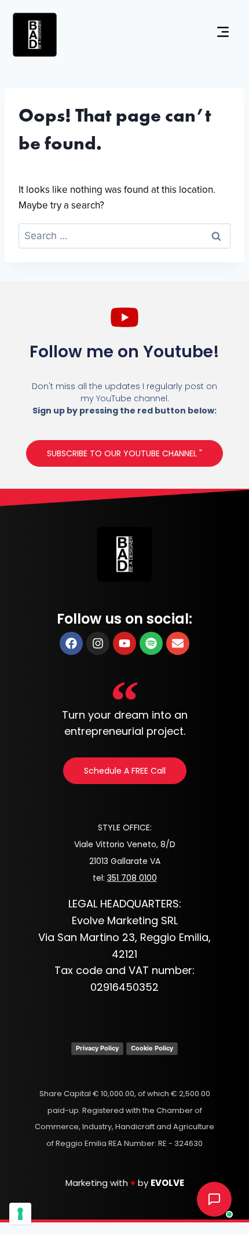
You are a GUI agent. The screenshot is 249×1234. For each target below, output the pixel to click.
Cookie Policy (152, 1048)
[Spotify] (151, 643)
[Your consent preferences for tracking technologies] (20, 1214)
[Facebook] (71, 643)
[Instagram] (97, 643)
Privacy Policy (97, 1048)
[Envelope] (177, 643)
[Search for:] (124, 236)
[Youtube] (124, 643)
